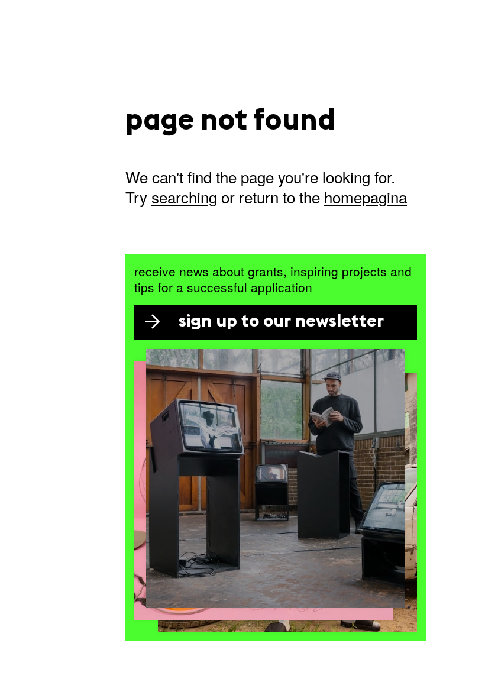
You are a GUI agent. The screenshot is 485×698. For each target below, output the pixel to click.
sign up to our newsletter (281, 322)
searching (184, 197)
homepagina (365, 197)
